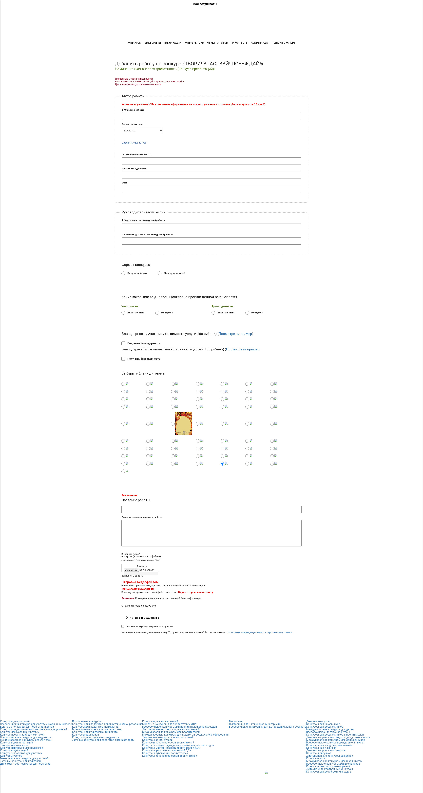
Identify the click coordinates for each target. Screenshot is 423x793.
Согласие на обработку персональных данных (149, 627)
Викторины (153, 42)
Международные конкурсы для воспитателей (171, 732)
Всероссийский (137, 272)
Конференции (194, 42)
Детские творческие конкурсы (326, 750)
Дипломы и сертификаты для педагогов (25, 763)
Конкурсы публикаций (14, 750)
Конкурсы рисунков (318, 753)
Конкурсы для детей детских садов (328, 771)
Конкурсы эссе (316, 758)
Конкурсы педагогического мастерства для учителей (33, 729)
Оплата (220, 31)
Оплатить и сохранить (142, 617)
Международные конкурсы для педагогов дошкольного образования (185, 734)
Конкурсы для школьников (323, 724)
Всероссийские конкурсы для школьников (333, 763)
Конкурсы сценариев (85, 734)
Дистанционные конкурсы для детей (329, 755)
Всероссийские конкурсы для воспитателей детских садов (179, 726)
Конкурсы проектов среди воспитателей (168, 742)
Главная (169, 31)
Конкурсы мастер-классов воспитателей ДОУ (171, 747)
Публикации (172, 42)
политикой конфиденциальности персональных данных (260, 632)
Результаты (186, 31)
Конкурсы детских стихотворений (328, 766)
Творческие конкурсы (14, 745)
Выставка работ (253, 31)
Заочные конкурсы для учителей (20, 761)
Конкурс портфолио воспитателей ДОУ (166, 750)
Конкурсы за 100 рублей (157, 739)
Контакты (301, 31)
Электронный (135, 312)
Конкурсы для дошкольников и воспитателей (335, 734)
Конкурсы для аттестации (16, 742)
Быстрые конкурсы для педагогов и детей (27, 726)
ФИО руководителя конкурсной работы (143, 220)
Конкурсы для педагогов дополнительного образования (107, 724)
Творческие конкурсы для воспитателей (167, 737)
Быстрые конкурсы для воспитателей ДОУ (169, 724)
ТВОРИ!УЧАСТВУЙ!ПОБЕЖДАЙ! (126, 21)
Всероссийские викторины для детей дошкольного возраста (267, 726)
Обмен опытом (217, 42)
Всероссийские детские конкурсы (328, 732)
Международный (174, 272)
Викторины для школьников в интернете (255, 724)
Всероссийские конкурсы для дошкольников (334, 742)
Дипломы (205, 31)
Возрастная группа (132, 124)
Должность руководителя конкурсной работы (147, 234)
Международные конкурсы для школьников (334, 761)
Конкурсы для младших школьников (329, 745)
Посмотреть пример (235, 334)
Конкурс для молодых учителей (19, 732)
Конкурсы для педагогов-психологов (95, 726)
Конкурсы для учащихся (321, 747)
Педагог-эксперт (284, 42)
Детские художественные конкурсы (329, 769)
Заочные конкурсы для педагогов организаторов (103, 739)
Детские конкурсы (318, 721)
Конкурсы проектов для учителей (21, 753)
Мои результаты (204, 4)
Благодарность (279, 31)
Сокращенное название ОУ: (136, 154)
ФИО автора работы (133, 110)
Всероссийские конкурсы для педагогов (25, 737)
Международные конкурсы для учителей (25, 739)
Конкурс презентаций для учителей (22, 734)
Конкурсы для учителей (15, 721)
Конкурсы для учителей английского (95, 732)
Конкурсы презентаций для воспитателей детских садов (178, 745)
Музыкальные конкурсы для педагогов (96, 729)
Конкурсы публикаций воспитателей (165, 753)
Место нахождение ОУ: (134, 168)
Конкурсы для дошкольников (324, 726)
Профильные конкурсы (86, 721)
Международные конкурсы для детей (330, 729)
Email (125, 183)
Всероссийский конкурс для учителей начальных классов (36, 724)
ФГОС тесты (239, 42)
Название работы (135, 500)
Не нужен (167, 312)
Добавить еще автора (134, 143)
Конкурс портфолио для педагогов (21, 747)
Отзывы (233, 31)
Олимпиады (260, 42)
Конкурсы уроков (11, 755)
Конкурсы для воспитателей (160, 721)
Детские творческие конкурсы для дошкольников (338, 737)
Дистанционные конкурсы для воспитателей (170, 729)
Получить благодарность (143, 343)
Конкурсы (134, 42)
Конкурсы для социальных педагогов (95, 737)
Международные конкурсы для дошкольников (335, 739)
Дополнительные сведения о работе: (141, 517)
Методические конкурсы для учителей (24, 758)
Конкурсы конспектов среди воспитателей (169, 755)
